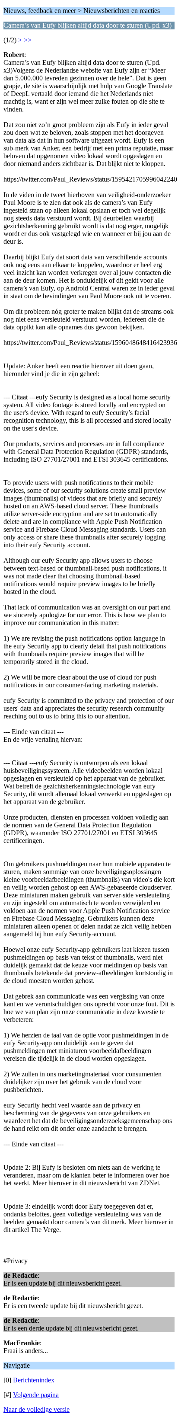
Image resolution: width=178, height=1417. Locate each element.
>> (28, 40)
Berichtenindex (33, 1380)
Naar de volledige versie (36, 1409)
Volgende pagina (36, 1394)
